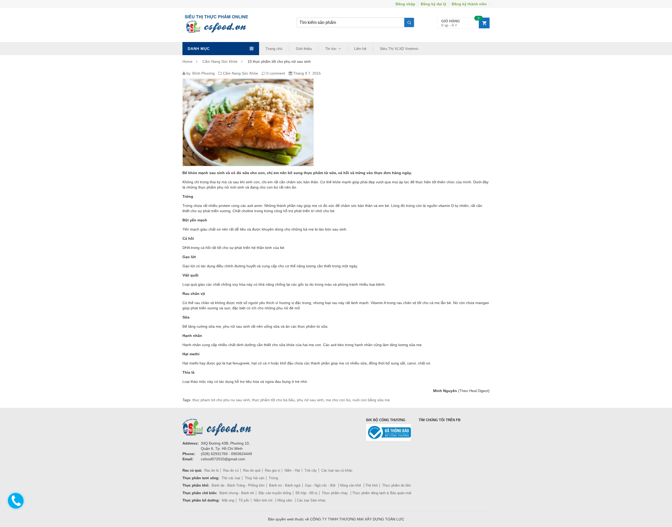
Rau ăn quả (251, 470)
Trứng (273, 478)
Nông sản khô (351, 485)
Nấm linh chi (264, 500)
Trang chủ (274, 48)
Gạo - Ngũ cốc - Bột (321, 485)
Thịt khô (371, 485)
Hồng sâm (285, 500)
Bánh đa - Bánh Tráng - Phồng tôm (238, 485)
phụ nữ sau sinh (310, 400)
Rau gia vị (272, 470)
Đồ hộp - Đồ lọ (306, 493)
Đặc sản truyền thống (275, 493)
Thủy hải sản (254, 478)
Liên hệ (360, 48)
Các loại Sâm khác (311, 500)
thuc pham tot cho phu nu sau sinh (221, 400)
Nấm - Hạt (292, 470)
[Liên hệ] (15, 500)
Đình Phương (203, 73)
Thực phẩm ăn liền (396, 485)
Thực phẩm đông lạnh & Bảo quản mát (381, 493)
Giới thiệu (304, 48)
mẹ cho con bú (338, 400)
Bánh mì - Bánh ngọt (285, 485)
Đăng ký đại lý (433, 4)
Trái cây (310, 470)
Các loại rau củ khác (337, 470)
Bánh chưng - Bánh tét (236, 493)
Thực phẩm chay (335, 493)
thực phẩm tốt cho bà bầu (273, 400)
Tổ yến (244, 500)
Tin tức (331, 48)
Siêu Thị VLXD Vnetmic (399, 48)
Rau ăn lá (211, 470)
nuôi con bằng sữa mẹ (371, 400)
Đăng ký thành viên (469, 4)
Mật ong (228, 500)
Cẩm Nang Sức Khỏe (220, 61)
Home (187, 61)
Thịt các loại (231, 478)
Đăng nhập (405, 4)
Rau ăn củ (231, 470)
